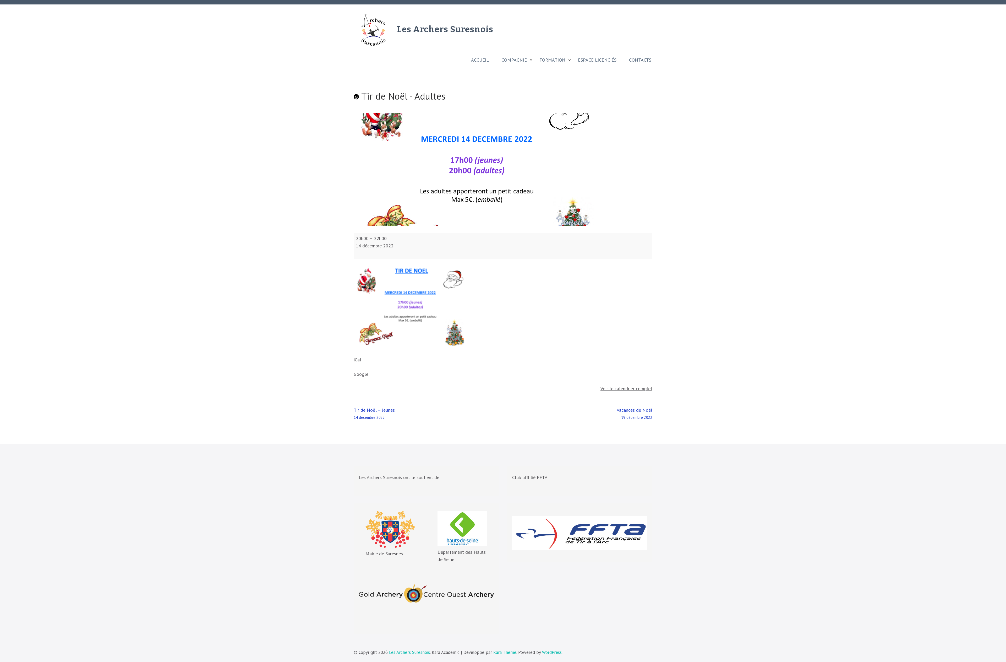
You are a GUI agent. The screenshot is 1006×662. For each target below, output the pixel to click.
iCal (357, 360)
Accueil (480, 60)
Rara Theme (504, 652)
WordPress (552, 652)
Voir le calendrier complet (626, 389)
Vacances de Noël (634, 413)
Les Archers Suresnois (445, 29)
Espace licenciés (597, 60)
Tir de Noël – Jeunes (374, 413)
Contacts (640, 60)
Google (361, 374)
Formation (552, 60)
